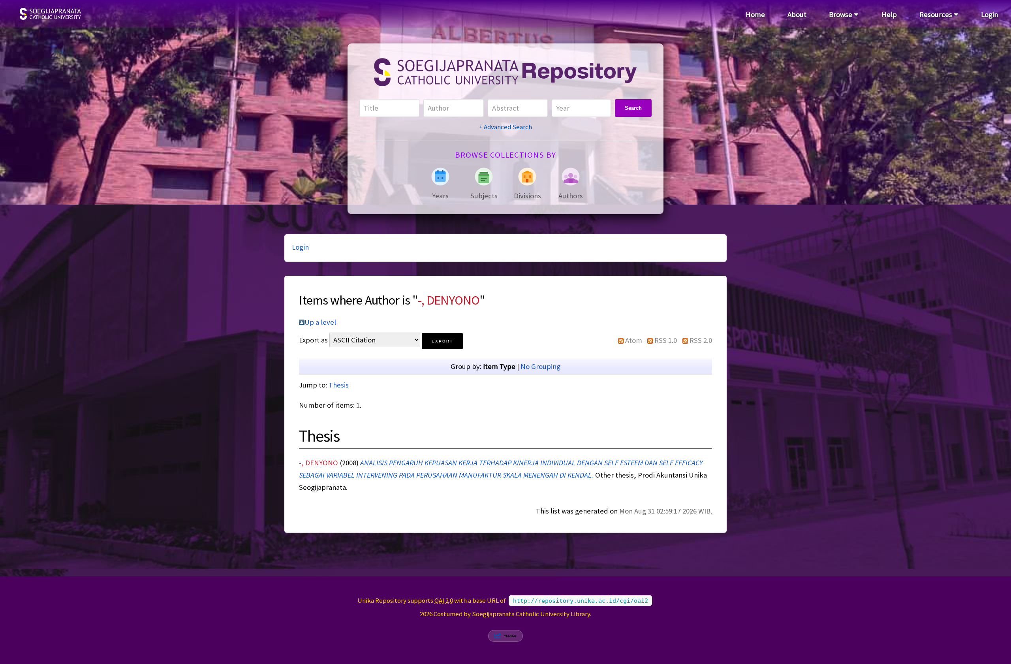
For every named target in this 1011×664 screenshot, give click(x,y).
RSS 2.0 (701, 340)
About (796, 14)
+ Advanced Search (505, 126)
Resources (936, 14)
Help (889, 14)
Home (755, 14)
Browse (841, 14)
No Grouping (540, 366)
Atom (633, 340)
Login (989, 14)
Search (633, 108)
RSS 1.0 (665, 340)
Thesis (339, 384)
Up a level (320, 322)
